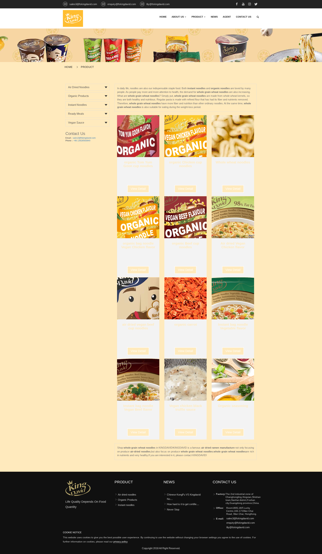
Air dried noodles (78, 87)
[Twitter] (255, 4)
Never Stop (173, 509)
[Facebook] (236, 4)
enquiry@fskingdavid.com (122, 4)
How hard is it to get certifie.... (183, 504)
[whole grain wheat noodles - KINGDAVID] (73, 18)
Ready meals (76, 113)
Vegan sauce (76, 122)
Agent (227, 16)
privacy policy (120, 541)
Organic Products (78, 96)
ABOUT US (178, 16)
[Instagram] (249, 4)
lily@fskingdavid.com (158, 4)
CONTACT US (243, 16)
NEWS (214, 16)
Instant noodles (77, 104)
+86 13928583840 (81, 140)
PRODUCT (198, 16)
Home (163, 16)
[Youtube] (243, 4)
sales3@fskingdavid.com (83, 4)
